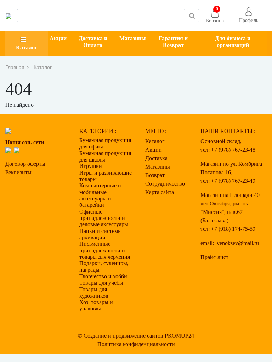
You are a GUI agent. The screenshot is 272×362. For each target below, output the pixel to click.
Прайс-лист (214, 257)
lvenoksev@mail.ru (237, 243)
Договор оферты (25, 164)
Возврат (155, 175)
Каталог (26, 48)
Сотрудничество (165, 184)
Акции (58, 38)
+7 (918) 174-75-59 (233, 229)
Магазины (132, 38)
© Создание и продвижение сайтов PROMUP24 (136, 336)
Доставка (156, 158)
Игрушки (90, 166)
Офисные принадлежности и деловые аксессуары (103, 218)
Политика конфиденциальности (136, 344)
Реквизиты (18, 172)
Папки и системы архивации (100, 234)
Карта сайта (159, 192)
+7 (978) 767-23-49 (233, 181)
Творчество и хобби (103, 276)
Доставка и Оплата (93, 41)
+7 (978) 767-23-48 (233, 150)
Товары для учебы (101, 283)
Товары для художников (93, 292)
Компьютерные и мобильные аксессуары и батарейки (100, 195)
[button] (248, 16)
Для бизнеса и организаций (232, 41)
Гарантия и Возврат (173, 41)
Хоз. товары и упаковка (96, 305)
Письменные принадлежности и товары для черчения (104, 250)
